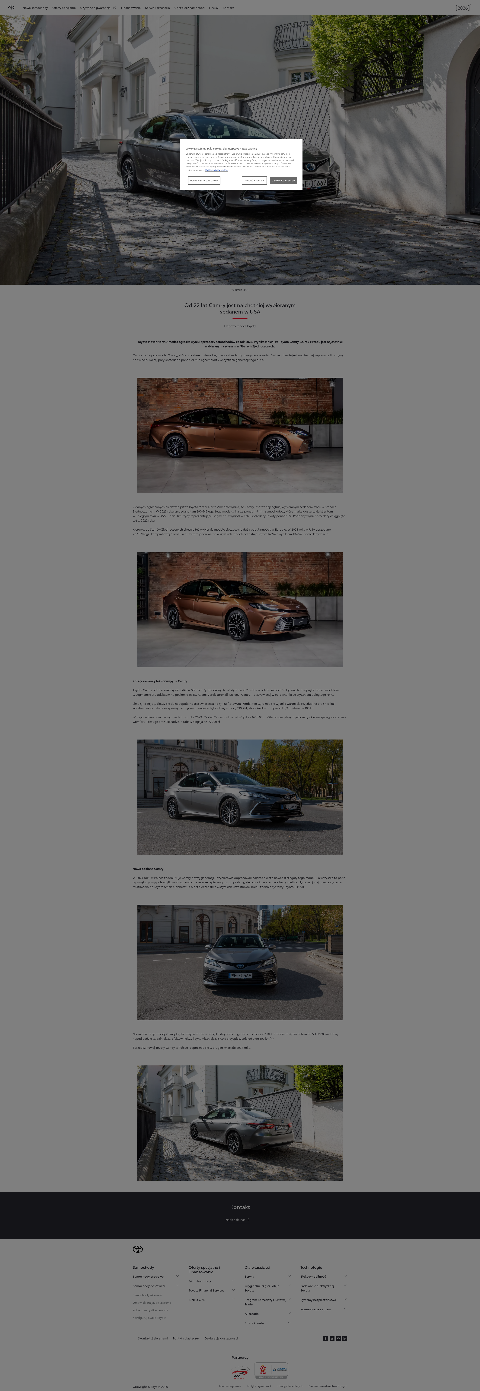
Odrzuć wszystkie (254, 180)
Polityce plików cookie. (216, 169)
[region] (241, 164)
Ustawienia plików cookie (204, 180)
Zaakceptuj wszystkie (283, 180)
